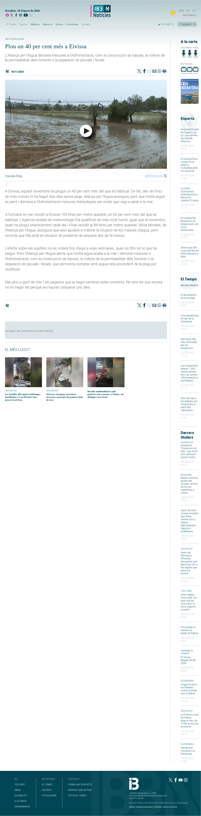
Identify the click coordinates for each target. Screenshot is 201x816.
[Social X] (11, 15)
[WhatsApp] (159, 71)
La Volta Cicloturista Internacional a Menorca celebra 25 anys (190, 194)
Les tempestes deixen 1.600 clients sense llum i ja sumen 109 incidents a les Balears (189, 373)
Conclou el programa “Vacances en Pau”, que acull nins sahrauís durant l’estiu (189, 450)
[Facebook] (16, 15)
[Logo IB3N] (100, 11)
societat (187, 548)
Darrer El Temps (187, 652)
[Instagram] (20, 15)
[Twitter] (139, 71)
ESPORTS (47, 790)
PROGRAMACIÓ (22, 806)
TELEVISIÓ (19, 784)
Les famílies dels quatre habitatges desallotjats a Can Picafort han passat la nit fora (22, 397)
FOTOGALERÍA (49, 795)
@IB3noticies (154, 176)
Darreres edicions (189, 285)
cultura (186, 591)
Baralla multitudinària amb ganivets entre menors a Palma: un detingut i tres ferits (105, 394)
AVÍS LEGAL (158, 807)
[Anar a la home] (7, 15)
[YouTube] (26, 15)
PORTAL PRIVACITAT (170, 807)
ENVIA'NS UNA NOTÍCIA (80, 790)
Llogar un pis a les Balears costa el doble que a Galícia (189, 689)
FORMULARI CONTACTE (80, 784)
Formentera (72, 24)
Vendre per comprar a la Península (188, 750)
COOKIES (132, 807)
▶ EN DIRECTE (166, 24)
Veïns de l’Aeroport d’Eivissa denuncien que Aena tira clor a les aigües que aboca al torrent (189, 563)
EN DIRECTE (20, 795)
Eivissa (59, 24)
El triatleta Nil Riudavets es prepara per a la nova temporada (189, 224)
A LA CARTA (20, 801)
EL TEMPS (47, 784)
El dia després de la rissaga (188, 296)
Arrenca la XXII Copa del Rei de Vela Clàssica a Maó (189, 252)
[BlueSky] (31, 15)
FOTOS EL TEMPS (77, 795)
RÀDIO (17, 790)
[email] (154, 71)
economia (187, 680)
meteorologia (14, 39)
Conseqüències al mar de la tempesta (190, 318)
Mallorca (35, 24)
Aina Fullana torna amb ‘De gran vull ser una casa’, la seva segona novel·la (189, 602)
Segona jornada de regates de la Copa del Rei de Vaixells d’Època (190, 135)
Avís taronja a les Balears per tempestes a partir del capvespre (189, 404)
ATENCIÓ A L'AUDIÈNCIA (144, 807)
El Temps (11, 24)
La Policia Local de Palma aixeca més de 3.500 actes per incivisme (189, 720)
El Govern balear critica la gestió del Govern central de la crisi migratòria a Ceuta (189, 483)
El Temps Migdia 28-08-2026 (188, 660)
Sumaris (85, 24)
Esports (23, 24)
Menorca (48, 24)
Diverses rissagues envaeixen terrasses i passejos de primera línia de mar (64, 397)
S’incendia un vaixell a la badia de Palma (189, 630)
